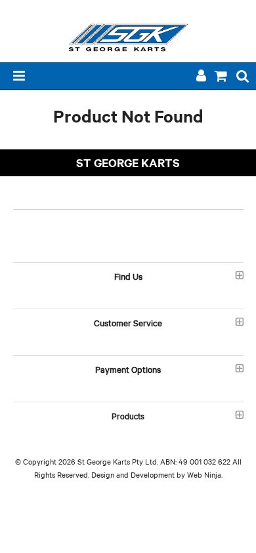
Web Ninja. (205, 474)
